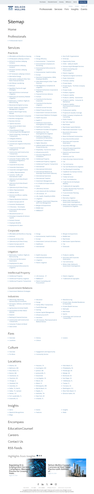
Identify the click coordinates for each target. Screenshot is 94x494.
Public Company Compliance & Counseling (72, 116)
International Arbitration (44, 169)
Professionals (45, 9)
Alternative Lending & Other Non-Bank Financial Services (20, 80)
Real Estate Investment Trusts (72, 129)
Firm (66, 9)
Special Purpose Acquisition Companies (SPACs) (71, 149)
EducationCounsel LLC (16, 213)
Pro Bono (12, 354)
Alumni (75, 2)
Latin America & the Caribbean (46, 191)
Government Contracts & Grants (46, 112)
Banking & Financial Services (18, 317)
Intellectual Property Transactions (47, 164)
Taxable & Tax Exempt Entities (72, 172)
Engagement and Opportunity (45, 352)
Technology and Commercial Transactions (72, 317)
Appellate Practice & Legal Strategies (17, 89)
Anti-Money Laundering (16, 83)
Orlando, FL (39, 398)
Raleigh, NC (66, 373)
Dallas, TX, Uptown (15, 391)
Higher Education (41, 143)
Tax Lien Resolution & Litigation (73, 167)
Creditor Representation (17, 172)
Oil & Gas (66, 59)
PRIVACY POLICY (51, 487)
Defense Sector (14, 192)
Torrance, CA (67, 386)
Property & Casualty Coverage (72, 113)
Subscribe (83, 2)
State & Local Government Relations (71, 153)
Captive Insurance (15, 123)
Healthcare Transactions (44, 140)
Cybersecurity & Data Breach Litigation (18, 180)
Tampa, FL (66, 383)
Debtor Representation (16, 190)
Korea (38, 186)
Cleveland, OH (13, 383)
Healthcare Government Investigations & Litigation (44, 123)
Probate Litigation (69, 92)
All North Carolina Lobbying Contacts (18, 62)
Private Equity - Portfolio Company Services (74, 86)
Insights (75, 9)
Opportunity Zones (69, 61)
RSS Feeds (15, 448)
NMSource (68, 2)
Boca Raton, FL (14, 370)
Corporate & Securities (16, 165)
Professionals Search (15, 40)
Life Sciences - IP (41, 193)
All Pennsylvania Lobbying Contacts (17, 66)
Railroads (66, 309)
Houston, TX (40, 365)
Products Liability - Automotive (73, 97)
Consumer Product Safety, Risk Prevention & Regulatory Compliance (19, 160)
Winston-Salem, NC (69, 393)
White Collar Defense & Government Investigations (71, 201)
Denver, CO (12, 393)
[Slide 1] (37, 455)
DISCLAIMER (42, 487)
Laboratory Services (42, 188)
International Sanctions (43, 176)
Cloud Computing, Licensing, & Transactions (19, 135)
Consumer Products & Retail (18, 324)
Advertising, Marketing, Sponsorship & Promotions (17, 300)
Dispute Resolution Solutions (18, 199)
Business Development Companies (20, 116)
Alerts (11, 410)
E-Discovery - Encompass (17, 207)
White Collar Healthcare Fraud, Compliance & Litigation (72, 205)
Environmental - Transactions (45, 61)
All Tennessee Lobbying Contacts (19, 74)
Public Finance (67, 119)
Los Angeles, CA (41, 378)
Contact (77, 6)
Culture (38, 340)
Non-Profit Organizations (71, 56)
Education (39, 299)
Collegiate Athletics (15, 139)
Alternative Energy (15, 76)
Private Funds (67, 90)
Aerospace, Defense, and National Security (20, 304)
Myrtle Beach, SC (41, 388)
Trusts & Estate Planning (71, 193)
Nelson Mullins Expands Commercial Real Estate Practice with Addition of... (59, 468)
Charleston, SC (13, 376)
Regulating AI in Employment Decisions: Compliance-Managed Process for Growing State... (20, 469)
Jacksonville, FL (41, 373)
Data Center (13, 326)
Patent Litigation (68, 73)
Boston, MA (13, 373)
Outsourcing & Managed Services (73, 66)
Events (84, 9)
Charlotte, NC (13, 378)
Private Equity (67, 83)
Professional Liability (69, 110)
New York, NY (40, 396)
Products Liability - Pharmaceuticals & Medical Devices (71, 106)
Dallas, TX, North (14, 388)
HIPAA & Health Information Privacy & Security (45, 146)
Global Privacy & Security (44, 110)
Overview (12, 338)
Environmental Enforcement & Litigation (45, 69)
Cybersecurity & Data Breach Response (18, 184)
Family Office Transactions (44, 305)
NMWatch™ (39, 210)
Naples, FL (39, 391)
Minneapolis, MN (41, 386)
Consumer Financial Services (18, 156)
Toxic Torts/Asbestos (69, 179)
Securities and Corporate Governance (71, 142)
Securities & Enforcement (71, 139)
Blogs (11, 415)
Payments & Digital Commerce (72, 76)
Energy (38, 56)
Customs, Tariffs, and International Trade (16, 175)
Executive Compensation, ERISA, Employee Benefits (46, 78)
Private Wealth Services (70, 306)
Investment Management (44, 181)
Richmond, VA (67, 376)
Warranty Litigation (69, 198)
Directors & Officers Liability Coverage (18, 196)
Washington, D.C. (68, 388)
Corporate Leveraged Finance (18, 170)
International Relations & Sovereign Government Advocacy (46, 172)
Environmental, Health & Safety (46, 72)
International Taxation (43, 178)
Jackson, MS (39, 370)
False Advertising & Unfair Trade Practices (46, 82)
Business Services (14, 121)
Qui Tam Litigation (69, 122)
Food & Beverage (41, 307)
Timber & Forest (68, 177)
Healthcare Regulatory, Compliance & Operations (44, 137)
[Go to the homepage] (16, 8)
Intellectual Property (42, 159)
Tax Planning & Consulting (71, 169)
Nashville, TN (40, 393)
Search (83, 6)
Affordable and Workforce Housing (20, 56)
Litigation (39, 199)
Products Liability (68, 95)
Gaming (38, 310)
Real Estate (66, 124)
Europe (38, 75)
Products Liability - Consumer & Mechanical (73, 101)
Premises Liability (68, 81)
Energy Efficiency (41, 59)
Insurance (39, 317)
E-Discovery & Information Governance (17, 210)
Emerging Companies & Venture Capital (19, 217)
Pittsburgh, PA (67, 370)
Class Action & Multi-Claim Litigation (17, 127)
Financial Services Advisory (44, 94)
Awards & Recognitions (16, 412)
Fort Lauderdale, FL (15, 396)
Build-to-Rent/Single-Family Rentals (18, 112)
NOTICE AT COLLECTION (64, 487)
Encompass (43, 2)
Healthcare (39, 244)
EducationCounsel (52, 2)
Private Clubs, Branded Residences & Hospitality (74, 303)
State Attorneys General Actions (73, 159)
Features (39, 412)
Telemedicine (67, 174)
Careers (71, 6)
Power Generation (68, 78)
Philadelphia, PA (68, 368)
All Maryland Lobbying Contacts (19, 59)
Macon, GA (39, 381)
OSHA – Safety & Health (70, 64)
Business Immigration (16, 118)
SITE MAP (33, 487)
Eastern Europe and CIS (16, 202)
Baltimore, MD (13, 368)
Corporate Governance (16, 167)
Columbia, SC (13, 386)
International (40, 166)
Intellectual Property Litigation (46, 161)
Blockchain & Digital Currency (18, 105)
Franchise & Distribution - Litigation (44, 104)
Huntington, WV (41, 368)
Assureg (61, 2)
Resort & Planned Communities (73, 136)
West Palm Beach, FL (69, 391)
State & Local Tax (68, 156)
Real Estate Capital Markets (71, 127)
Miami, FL (39, 383)
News (64, 412)
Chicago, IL (12, 381)
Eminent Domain (14, 220)
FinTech (38, 96)
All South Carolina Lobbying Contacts (18, 70)
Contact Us (15, 441)
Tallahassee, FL (67, 381)
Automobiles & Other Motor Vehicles (18, 311)
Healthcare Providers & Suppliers (46, 129)
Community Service (42, 354)
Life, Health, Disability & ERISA (45, 196)
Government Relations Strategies (46, 115)
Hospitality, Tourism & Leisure (45, 150)
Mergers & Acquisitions (43, 205)
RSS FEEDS (26, 487)
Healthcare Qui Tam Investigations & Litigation (44, 133)
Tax (64, 161)
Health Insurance (41, 118)
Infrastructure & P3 (42, 152)
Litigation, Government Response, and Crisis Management (47, 202)
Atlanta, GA (12, 365)
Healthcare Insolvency (43, 127)
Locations (12, 340)
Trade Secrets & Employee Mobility (71, 182)
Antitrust (12, 86)
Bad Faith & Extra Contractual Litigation (18, 93)
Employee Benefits (15, 223)
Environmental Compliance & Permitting (45, 64)
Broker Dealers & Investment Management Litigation (18, 108)
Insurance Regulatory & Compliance (43, 155)
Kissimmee (39, 376)
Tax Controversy (68, 164)
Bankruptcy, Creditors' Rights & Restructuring (19, 101)
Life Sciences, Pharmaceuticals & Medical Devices (46, 320)
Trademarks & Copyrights (71, 186)
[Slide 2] (39, 455)
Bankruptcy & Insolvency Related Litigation (19, 97)
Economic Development (16, 204)
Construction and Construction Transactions (19, 153)
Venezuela (66, 195)
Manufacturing (67, 299)
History (38, 338)
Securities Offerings (69, 145)
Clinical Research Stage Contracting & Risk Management (19, 131)
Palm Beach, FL (67, 365)
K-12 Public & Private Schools (45, 183)
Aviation (11, 315)
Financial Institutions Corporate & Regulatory (47, 90)
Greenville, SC (13, 398)
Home (12, 29)
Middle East (39, 208)
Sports (65, 314)
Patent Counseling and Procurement (70, 69)
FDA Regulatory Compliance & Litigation (45, 86)
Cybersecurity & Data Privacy (18, 187)
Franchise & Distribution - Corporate (44, 100)
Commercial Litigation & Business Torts (20, 144)
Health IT (39, 120)
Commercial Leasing (15, 141)
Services (58, 9)
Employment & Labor (16, 225)
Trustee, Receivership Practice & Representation (73, 189)
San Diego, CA (67, 378)
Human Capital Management (45, 312)
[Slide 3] (41, 455)
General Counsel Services (44, 107)
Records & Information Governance (70, 133)
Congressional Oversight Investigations (17, 148)
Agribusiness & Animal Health (18, 308)
